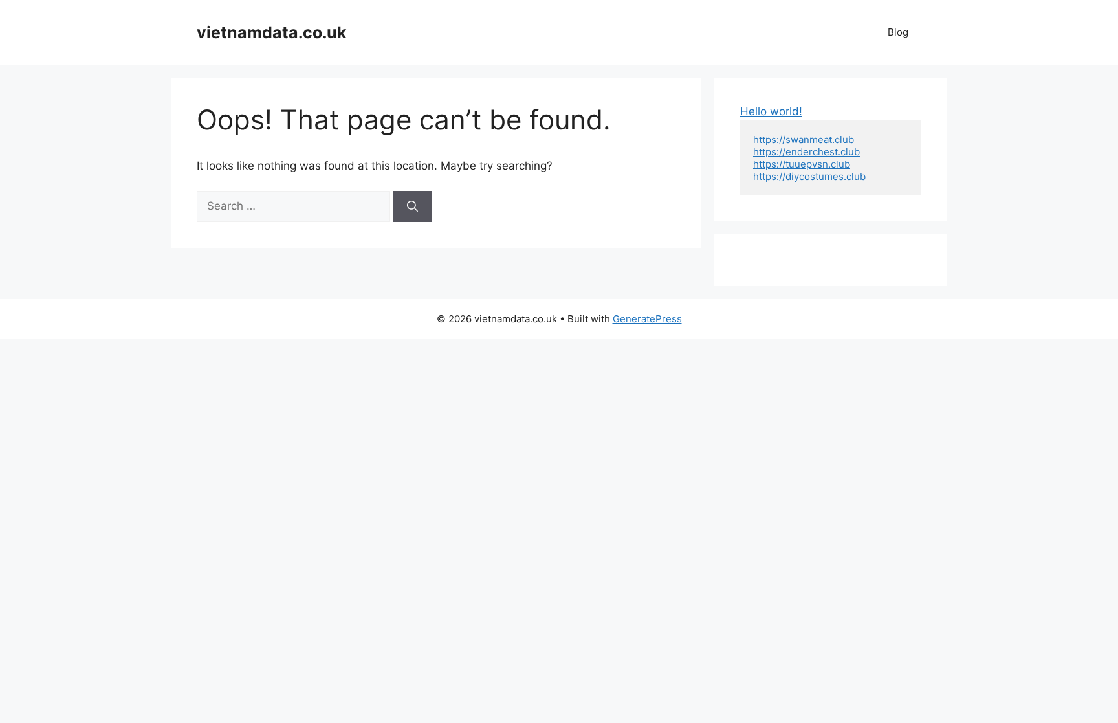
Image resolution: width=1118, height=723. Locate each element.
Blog (898, 32)
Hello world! (771, 111)
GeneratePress (647, 319)
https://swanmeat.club (803, 139)
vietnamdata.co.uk (272, 32)
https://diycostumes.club (809, 176)
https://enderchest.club (806, 152)
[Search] (412, 206)
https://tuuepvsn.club (801, 164)
